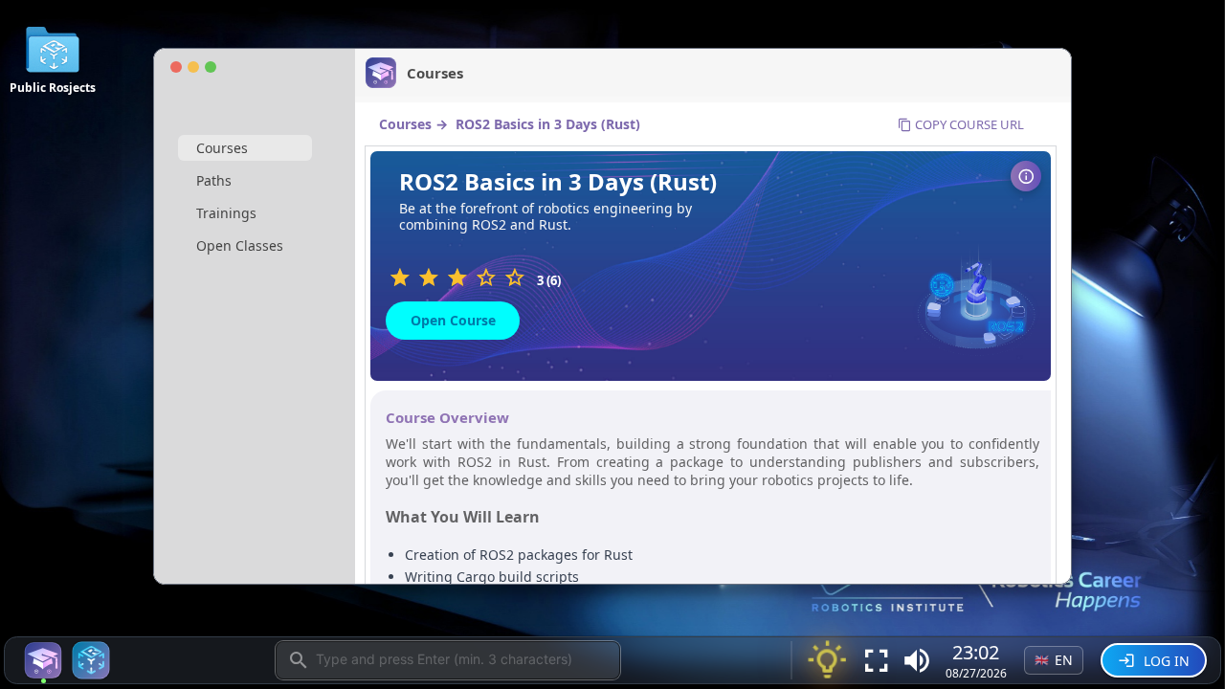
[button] (917, 660)
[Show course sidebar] (1026, 176)
